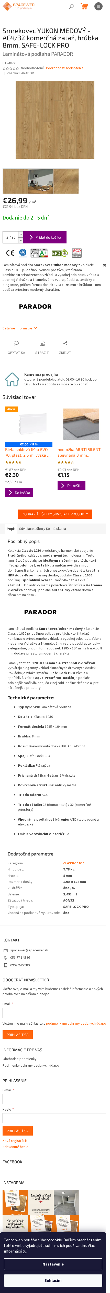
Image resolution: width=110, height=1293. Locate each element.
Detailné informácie (17, 328)
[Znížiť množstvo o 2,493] (20, 240)
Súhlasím (53, 1280)
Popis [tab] (11, 528)
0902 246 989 (20, 965)
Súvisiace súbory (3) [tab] (34, 528)
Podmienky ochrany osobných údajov (31, 1065)
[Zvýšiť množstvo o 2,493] (20, 234)
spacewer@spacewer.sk (29, 950)
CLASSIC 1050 (73, 863)
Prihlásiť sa (18, 1035)
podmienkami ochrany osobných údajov (76, 1023)
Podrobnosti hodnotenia (64, 68)
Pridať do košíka (48, 237)
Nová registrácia (15, 1141)
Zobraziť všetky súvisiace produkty (55, 514)
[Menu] (98, 6)
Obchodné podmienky (20, 1059)
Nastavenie (53, 1264)
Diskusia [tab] (59, 528)
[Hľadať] (72, 6)
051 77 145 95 (20, 957)
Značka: (20, 73)
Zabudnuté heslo (15, 1147)
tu (24, 1251)
